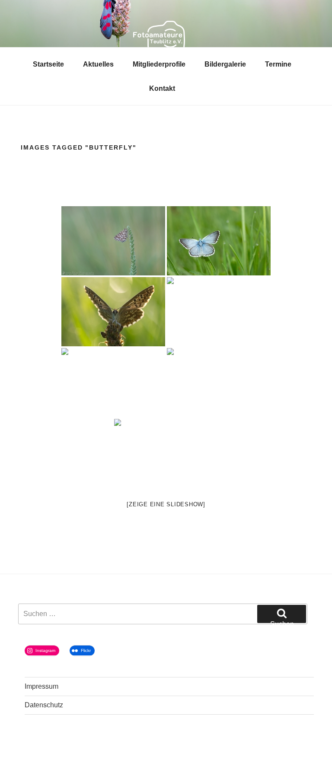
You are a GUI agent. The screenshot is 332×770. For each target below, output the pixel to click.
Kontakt (162, 88)
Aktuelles (98, 64)
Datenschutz (44, 705)
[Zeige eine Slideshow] (166, 504)
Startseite (48, 64)
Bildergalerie (225, 64)
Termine (278, 64)
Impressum (41, 686)
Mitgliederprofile (159, 64)
